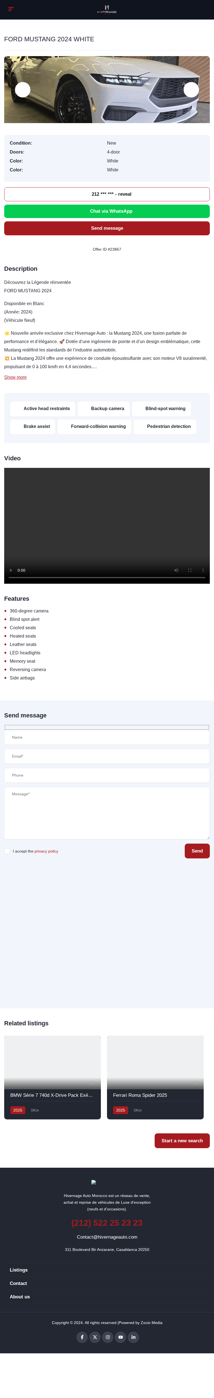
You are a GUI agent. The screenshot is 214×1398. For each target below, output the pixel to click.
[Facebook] (82, 1337)
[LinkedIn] (133, 1337)
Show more (15, 377)
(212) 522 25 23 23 (107, 1222)
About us (20, 1296)
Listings (19, 1270)
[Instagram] (107, 1337)
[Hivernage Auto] (107, 9)
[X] (95, 1337)
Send (197, 851)
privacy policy (46, 851)
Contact (18, 1283)
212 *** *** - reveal (111, 194)
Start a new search (182, 1140)
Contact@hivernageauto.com (107, 1237)
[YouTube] (120, 1337)
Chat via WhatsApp (111, 211)
